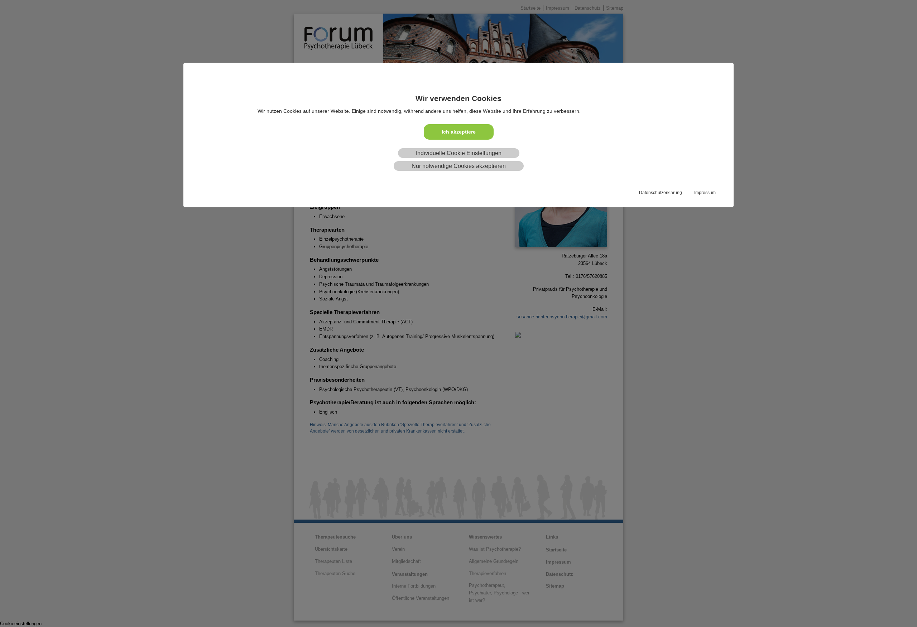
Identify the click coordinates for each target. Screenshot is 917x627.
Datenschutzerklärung (660, 192)
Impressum (705, 192)
